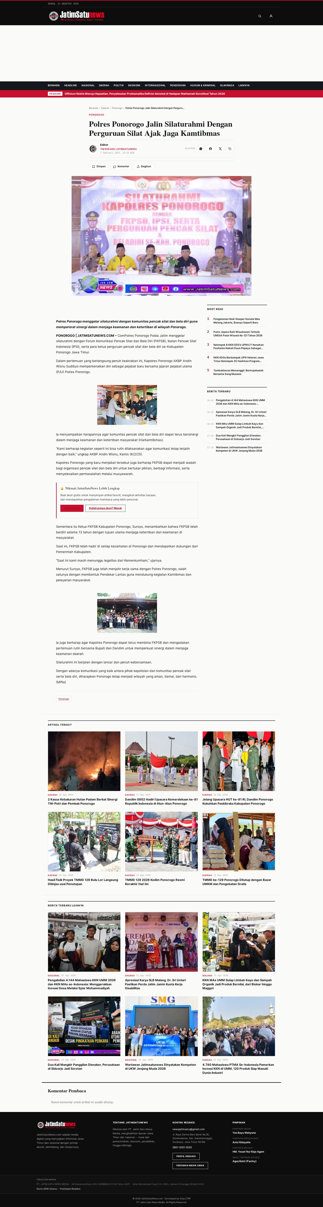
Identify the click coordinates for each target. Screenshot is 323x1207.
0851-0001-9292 (182, 1147)
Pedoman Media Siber (190, 1165)
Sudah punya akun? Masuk (105, 508)
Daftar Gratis (72, 508)
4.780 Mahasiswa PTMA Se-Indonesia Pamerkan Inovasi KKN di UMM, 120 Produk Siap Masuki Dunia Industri (238, 1069)
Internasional (155, 85)
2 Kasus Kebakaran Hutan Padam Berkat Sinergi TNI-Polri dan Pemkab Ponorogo (82, 801)
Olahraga (227, 85)
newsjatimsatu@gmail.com (189, 1129)
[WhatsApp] (201, 149)
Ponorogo (117, 108)
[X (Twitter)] (220, 149)
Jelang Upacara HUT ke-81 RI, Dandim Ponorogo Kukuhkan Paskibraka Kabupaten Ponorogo (237, 801)
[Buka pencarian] (260, 16)
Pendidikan (178, 85)
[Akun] (271, 16)
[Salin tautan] (230, 149)
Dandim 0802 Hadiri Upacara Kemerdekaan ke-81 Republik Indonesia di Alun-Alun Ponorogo (161, 801)
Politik (119, 85)
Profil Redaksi (186, 1156)
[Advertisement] (161, 53)
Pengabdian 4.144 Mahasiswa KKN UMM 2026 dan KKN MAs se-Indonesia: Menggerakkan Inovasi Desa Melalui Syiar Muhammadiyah (82, 984)
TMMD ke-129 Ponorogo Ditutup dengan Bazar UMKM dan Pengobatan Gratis (236, 882)
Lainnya (244, 85)
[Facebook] (210, 149)
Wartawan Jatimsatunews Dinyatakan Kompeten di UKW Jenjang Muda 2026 (160, 1067)
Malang (207, 975)
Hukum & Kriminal (203, 85)
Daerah (104, 85)
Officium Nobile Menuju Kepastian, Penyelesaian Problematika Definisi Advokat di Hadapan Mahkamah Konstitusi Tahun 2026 (145, 93)
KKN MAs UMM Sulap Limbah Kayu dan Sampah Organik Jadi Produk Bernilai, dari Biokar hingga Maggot (237, 984)
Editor (104, 144)
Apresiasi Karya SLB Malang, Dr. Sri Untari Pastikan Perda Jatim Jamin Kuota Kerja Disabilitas (155, 984)
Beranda (54, 85)
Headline (70, 85)
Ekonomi (134, 85)
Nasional (88, 85)
